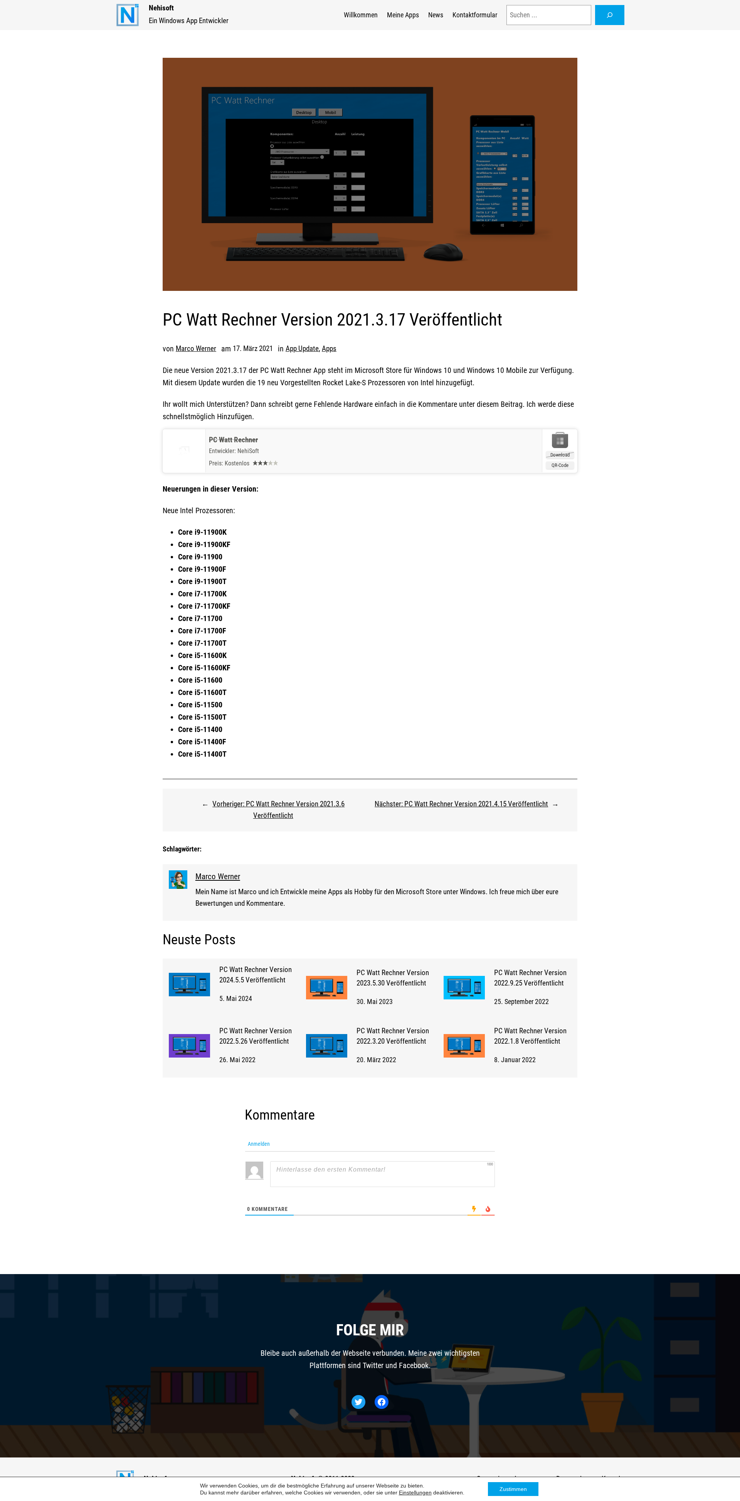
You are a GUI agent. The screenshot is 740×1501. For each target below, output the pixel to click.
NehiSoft (248, 451)
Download (560, 455)
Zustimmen (513, 1489)
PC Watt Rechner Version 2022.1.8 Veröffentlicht (530, 1036)
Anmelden (258, 1144)
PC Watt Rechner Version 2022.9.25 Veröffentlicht (530, 977)
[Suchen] (609, 15)
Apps (329, 348)
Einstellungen (415, 1492)
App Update (302, 348)
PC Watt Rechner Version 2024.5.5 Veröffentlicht (255, 974)
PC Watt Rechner (233, 439)
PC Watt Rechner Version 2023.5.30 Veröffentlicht (393, 977)
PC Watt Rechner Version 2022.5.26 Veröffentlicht (255, 1036)
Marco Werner (196, 348)
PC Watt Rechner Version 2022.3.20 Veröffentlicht (393, 1036)
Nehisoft (161, 7)
